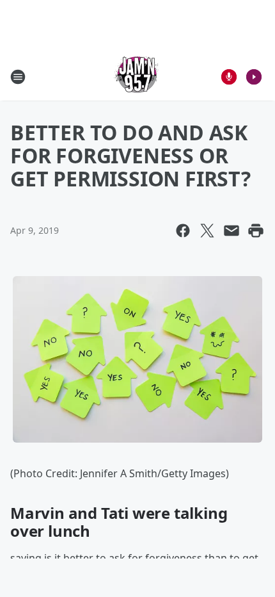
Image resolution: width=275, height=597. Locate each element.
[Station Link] (137, 76)
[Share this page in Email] (231, 231)
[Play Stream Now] (254, 77)
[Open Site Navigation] (18, 77)
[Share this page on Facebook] (183, 231)
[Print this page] (256, 231)
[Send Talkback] (229, 77)
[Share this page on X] (207, 231)
